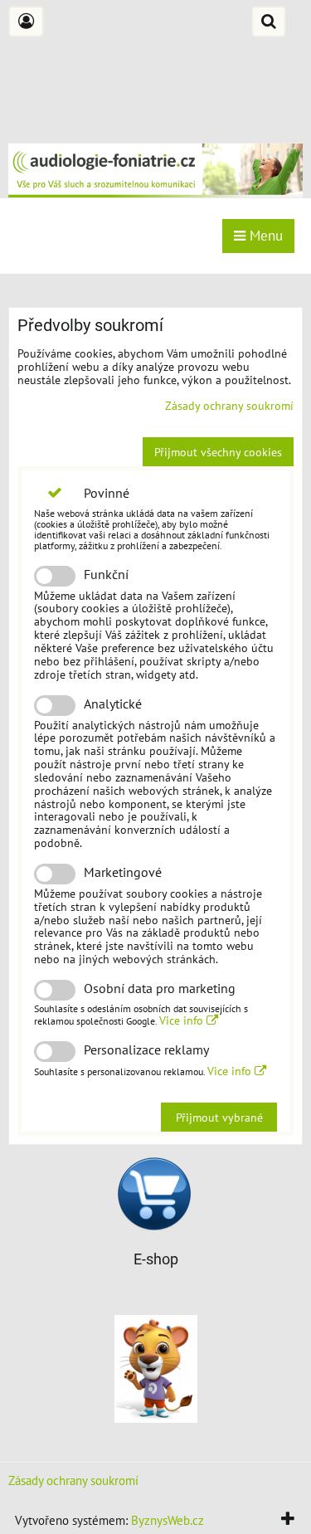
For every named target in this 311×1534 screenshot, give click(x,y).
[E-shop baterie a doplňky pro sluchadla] (154, 1226)
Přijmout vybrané (219, 1117)
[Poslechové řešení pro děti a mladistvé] (155, 1418)
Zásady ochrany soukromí (229, 405)
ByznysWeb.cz (167, 1520)
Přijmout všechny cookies (218, 452)
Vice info (183, 1020)
